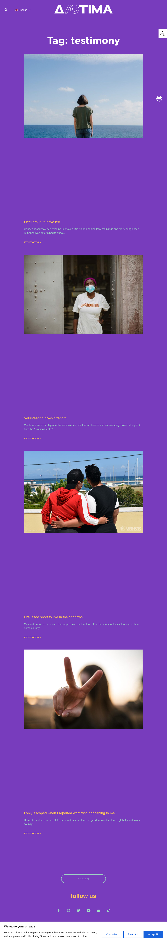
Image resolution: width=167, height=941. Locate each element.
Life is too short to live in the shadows (53, 617)
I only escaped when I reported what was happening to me (69, 813)
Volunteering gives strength (45, 418)
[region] (83, 931)
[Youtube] (88, 910)
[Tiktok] (108, 910)
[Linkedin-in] (98, 910)
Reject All (132, 934)
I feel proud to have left (42, 222)
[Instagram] (68, 910)
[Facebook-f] (58, 910)
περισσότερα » (32, 242)
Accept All (153, 934)
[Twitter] (78, 910)
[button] (163, 33)
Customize (111, 934)
